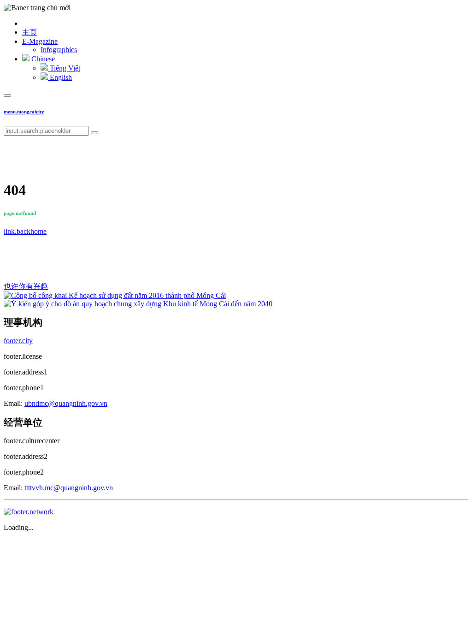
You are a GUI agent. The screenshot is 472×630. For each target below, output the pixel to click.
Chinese (42, 59)
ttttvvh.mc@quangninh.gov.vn (68, 488)
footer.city (18, 341)
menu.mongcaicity (24, 111)
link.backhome (25, 231)
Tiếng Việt (64, 68)
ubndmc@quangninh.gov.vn (65, 403)
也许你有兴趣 (26, 286)
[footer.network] (28, 512)
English (60, 77)
